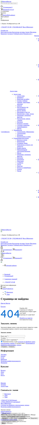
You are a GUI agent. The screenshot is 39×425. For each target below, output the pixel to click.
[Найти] (1, 5)
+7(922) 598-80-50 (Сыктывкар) (10, 402)
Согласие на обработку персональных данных (15, 405)
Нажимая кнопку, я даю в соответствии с (18, 343)
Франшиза (4, 362)
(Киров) (14, 400)
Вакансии (4, 34)
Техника (3, 384)
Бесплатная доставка (18, 32)
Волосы (3, 370)
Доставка (3, 354)
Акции (27, 32)
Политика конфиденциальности (11, 361)
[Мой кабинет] (2, 247)
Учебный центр (18, 34)
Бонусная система (6, 32)
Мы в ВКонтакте (28, 27)
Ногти (3, 375)
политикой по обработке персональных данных (14, 419)
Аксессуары (4, 386)
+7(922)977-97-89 (6, 27)
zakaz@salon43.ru (8, 288)
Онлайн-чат (4, 30)
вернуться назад (27, 319)
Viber (8, 294)
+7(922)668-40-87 (17, 27)
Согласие (10, 34)
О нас (2, 358)
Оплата (3, 356)
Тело (2, 373)
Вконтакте (10, 292)
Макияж (3, 383)
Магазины (33, 32)
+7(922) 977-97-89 (6, 400)
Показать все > (27, 34)
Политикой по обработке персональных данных (18, 344)
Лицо (2, 372)
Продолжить (34, 418)
